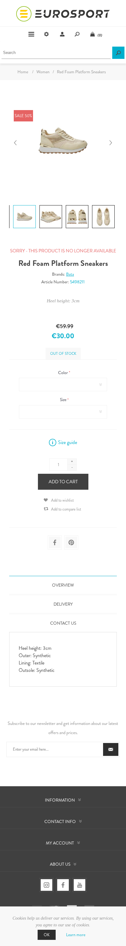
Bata (70, 274)
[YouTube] (79, 885)
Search (118, 53)
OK (47, 935)
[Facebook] (63, 885)
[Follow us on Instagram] (46, 885)
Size (63, 400)
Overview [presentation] (63, 585)
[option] (23, 206)
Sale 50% (23, 116)
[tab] (63, 585)
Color (63, 373)
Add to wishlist (62, 500)
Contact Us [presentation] (63, 623)
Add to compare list (66, 509)
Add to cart (63, 481)
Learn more (75, 935)
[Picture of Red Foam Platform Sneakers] (24, 205)
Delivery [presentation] (63, 604)
